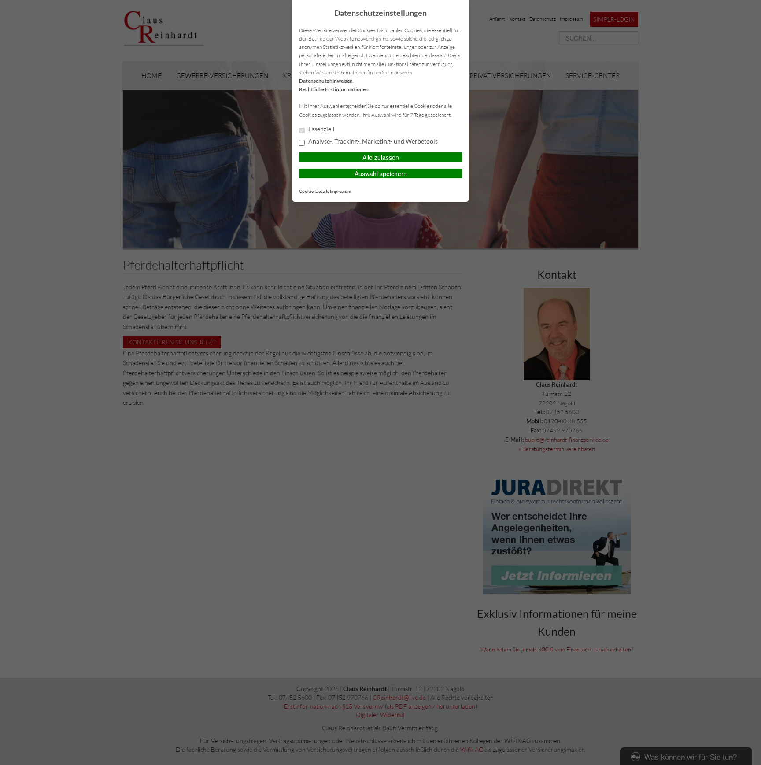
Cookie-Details (314, 191)
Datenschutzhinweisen (326, 81)
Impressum (340, 191)
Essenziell (321, 129)
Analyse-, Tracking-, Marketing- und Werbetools (372, 141)
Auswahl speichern (381, 173)
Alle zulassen (380, 157)
